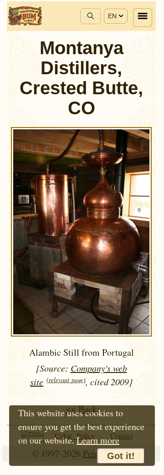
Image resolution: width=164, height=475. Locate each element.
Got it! (121, 456)
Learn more (98, 440)
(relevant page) (66, 379)
